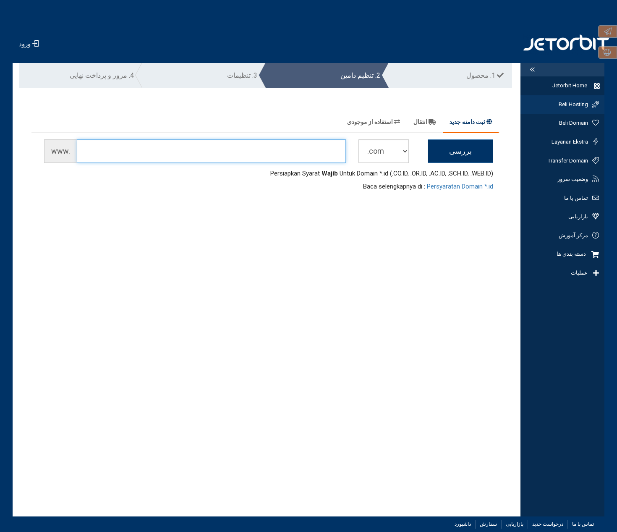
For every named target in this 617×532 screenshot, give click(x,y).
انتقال (420, 121)
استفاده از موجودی (370, 121)
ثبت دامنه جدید (467, 121)
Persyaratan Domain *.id (460, 186)
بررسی (460, 151)
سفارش (488, 524)
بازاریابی (514, 524)
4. (102, 75)
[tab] (471, 123)
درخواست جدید (547, 524)
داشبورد (463, 524)
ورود (25, 44)
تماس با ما (583, 524)
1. (481, 75)
